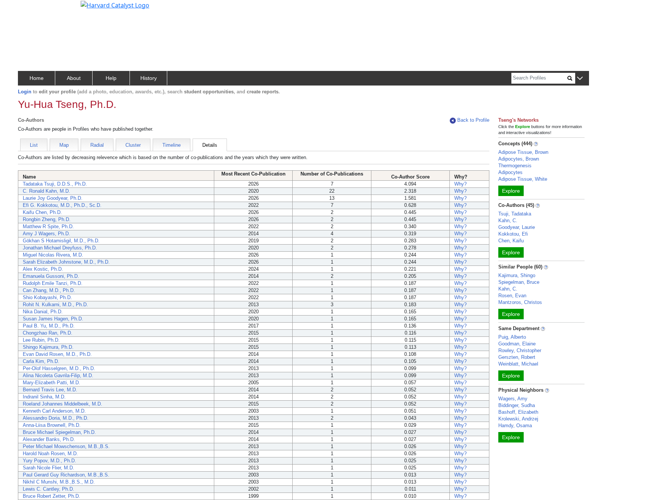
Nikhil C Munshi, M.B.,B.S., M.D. (59, 482)
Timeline (171, 145)
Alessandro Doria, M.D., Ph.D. (55, 418)
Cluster (133, 145)
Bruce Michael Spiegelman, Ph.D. (59, 432)
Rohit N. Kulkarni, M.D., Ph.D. (55, 304)
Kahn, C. (507, 220)
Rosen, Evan (512, 295)
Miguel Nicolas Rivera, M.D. (53, 255)
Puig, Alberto (512, 337)
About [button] (74, 78)
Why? (460, 184)
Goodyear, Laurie (516, 227)
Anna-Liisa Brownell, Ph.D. (52, 425)
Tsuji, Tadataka (514, 214)
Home (36, 78)
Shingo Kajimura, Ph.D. (48, 347)
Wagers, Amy (512, 398)
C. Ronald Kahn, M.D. (46, 191)
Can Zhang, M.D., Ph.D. (49, 290)
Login (24, 91)
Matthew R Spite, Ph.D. (48, 226)
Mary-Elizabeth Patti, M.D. (51, 382)
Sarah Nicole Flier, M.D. (48, 468)
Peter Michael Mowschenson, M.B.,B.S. (66, 446)
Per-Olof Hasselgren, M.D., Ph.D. (59, 368)
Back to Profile (473, 120)
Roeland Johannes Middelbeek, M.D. (62, 404)
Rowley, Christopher (519, 350)
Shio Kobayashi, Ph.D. (47, 297)
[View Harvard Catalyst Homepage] (115, 4)
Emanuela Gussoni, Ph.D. (51, 276)
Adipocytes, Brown (518, 159)
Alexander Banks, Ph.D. (49, 439)
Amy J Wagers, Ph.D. (46, 233)
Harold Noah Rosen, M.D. (50, 453)
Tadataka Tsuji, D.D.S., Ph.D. (55, 184)
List (34, 145)
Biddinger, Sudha (516, 405)
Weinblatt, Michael (518, 364)
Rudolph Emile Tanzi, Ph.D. (52, 283)
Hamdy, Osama (515, 425)
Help (111, 78)
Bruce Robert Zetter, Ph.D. (51, 496)
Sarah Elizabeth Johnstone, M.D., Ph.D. (66, 262)
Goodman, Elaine (517, 344)
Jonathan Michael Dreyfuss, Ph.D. (60, 248)
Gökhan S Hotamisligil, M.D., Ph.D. (61, 240)
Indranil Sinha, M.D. (44, 397)
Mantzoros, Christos (520, 302)
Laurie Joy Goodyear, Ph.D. (52, 198)
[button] (580, 78)
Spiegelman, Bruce (518, 282)
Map (64, 145)
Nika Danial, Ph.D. (43, 311)
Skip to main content (31, 9)
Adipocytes (510, 172)
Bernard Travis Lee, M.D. (50, 389)
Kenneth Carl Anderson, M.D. (54, 411)
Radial (97, 145)
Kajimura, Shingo (516, 275)
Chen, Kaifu (511, 240)
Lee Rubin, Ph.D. (41, 340)
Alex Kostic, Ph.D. (43, 269)
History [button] (148, 78)
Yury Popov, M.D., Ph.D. (49, 460)
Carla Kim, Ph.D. (41, 361)
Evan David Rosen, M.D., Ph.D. (57, 354)
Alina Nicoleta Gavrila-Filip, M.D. (58, 375)
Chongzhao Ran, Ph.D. (47, 333)
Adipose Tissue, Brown (523, 152)
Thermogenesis (515, 165)
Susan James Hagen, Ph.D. (53, 319)
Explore (511, 191)
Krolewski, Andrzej (518, 419)
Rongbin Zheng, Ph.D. (47, 219)
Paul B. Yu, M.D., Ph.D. (49, 326)
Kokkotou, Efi (513, 234)
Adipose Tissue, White (522, 179)
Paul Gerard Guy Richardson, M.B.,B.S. (66, 475)
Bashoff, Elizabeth (518, 412)
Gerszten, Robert (516, 357)
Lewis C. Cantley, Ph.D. (48, 489)
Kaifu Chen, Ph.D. (42, 212)
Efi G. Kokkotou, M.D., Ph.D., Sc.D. (62, 205)
